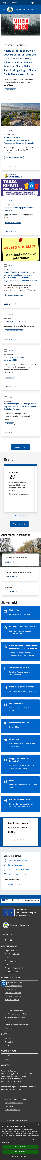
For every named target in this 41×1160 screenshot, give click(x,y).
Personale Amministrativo (14, 968)
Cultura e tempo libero (13, 985)
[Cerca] (36, 9)
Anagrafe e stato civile (13, 982)
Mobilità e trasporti (12, 999)
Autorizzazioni (10, 1027)
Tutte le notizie (19, 447)
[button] (20, 1156)
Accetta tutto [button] (20, 1147)
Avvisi (10, 45)
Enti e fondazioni (11, 961)
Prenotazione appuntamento (15, 1099)
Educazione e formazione (14, 1010)
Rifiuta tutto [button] (20, 1152)
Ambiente (8, 1020)
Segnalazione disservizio (14, 1102)
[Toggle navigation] (4, 9)
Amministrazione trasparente (16, 1120)
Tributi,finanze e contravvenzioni (17, 1017)
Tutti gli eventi (18, 524)
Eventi (7, 1059)
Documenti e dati (11, 971)
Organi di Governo (11, 950)
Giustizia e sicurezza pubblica (16, 1014)
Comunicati (9, 1042)
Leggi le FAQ (9, 1106)
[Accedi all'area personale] (32, 2)
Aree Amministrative (13, 954)
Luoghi (7, 1055)
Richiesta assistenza (12, 1109)
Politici (7, 964)
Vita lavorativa (10, 989)
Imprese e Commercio (13, 992)
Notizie (11, 315)
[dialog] (20, 1141)
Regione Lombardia (10, 2)
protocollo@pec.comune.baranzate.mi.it (20, 1086)
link (9, 1142)
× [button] (38, 1125)
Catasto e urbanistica (13, 996)
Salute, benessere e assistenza (16, 1024)
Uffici (7, 957)
